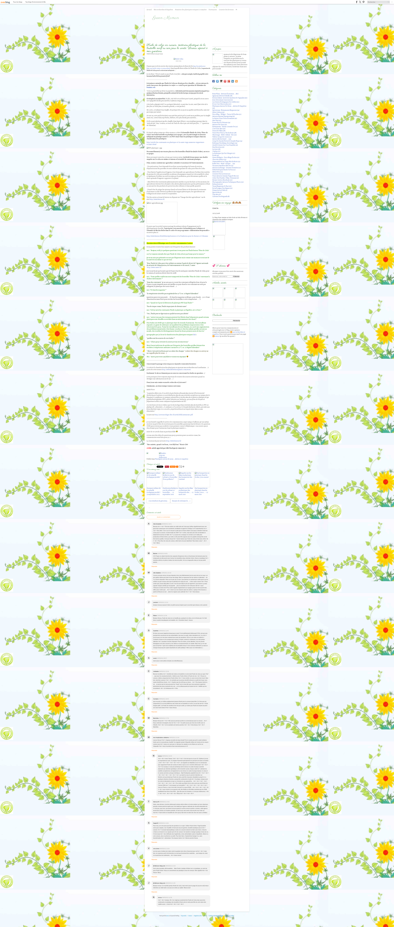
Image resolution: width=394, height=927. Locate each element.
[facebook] (356, 2)
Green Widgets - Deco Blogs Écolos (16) (225, 157)
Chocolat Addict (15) (219, 159)
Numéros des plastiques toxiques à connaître (191, 10)
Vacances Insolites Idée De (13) (222, 165)
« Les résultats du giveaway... (158, 501)
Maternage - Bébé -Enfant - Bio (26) (224, 135)
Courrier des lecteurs (226, 10)
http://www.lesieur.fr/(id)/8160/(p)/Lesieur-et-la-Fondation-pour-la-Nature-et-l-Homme (177, 236)
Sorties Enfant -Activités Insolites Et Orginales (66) (229, 98)
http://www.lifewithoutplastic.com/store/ (176, 369)
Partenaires (213, 10)
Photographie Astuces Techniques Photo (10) (228, 182)
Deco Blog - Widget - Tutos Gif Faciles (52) (226, 114)
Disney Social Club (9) (219, 190)
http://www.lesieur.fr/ (157, 199)
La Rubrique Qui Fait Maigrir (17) (223, 153)
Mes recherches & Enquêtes (163, 10)
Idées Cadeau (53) (218, 112)
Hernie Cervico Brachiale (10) (222, 180)
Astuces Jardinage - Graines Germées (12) (226, 168)
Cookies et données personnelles (216, 916)
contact (217, 336)
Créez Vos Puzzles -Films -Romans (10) (225, 178)
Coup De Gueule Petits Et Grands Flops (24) (227, 141)
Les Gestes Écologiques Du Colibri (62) (225, 102)
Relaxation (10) (217, 184)
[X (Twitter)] (360, 2)
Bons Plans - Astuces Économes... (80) (225, 94)
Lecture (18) (216, 149)
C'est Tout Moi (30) (218, 129)
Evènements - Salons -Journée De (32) (225, 126)
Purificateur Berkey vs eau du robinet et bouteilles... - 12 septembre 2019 (170, 491)
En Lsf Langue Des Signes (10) (222, 188)
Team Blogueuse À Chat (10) (221, 186)
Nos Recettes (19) (218, 147)
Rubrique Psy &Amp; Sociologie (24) (224, 143)
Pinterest (225, 81)
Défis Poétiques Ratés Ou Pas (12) (223, 170)
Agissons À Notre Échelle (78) (222, 96)
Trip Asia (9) (216, 194)
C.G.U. (205, 916)
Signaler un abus (198, 916)
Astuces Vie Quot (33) (219, 124)
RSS (236, 81)
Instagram (221, 81)
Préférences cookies (229, 916)
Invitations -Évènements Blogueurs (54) (225, 110)
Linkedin (232, 81)
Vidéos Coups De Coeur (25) (222, 137)
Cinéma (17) (216, 151)
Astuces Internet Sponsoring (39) (223, 116)
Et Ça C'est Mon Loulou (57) (221, 104)
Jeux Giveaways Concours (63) (222, 100)
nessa (167, 916)
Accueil (149, 10)
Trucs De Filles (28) (218, 131)
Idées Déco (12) (217, 172)
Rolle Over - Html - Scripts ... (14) (223, 163)
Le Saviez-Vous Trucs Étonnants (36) (224, 118)
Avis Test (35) (216, 120)
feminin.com (151, 87)
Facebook (213, 81)
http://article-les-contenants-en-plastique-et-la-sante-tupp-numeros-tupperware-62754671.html (176, 143)
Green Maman (165, 18)
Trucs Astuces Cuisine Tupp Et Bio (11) (225, 176)
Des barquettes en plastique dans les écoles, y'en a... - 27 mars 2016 (201, 491)
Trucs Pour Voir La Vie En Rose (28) (224, 133)
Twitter (217, 81)
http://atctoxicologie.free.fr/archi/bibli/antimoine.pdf (174, 415)
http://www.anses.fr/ (154, 267)
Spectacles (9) (217, 192)
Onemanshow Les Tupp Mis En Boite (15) (226, 161)
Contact (190, 916)
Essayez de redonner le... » (181, 501)
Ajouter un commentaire (163, 517)
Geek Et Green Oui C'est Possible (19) (225, 145)
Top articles (183, 916)
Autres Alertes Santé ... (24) (221, 139)
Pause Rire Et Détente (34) (221, 122)
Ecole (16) (215, 155)
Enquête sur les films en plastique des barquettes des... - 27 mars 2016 (186, 491)
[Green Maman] (217, 58)
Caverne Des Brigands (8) (221, 196)
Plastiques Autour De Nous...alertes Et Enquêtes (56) (229, 107)
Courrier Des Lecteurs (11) (221, 174)
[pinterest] (363, 2)
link (194, 335)
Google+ (229, 81)
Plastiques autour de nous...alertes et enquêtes (171, 459)
